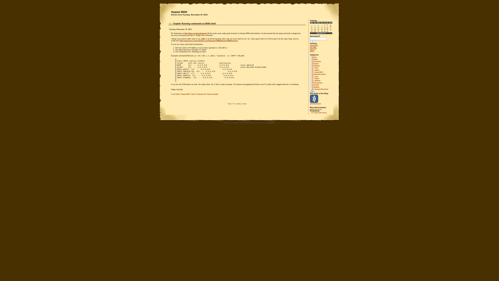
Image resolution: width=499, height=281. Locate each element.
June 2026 (313, 48)
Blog (315, 57)
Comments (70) (201, 94)
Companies (317, 61)
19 (315, 29)
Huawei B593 (179, 12)
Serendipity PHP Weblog (319, 112)
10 (330, 26)
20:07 (193, 94)
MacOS (317, 78)
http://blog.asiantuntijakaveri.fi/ (196, 33)
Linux (316, 76)
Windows (317, 80)
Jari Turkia (176, 94)
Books (316, 59)
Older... (312, 51)
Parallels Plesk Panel (321, 89)
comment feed (316, 103)
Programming (318, 82)
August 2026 (314, 45)
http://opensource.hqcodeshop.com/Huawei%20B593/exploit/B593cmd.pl (209, 41)
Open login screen (316, 109)
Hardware (317, 65)
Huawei (317, 70)
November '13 (321, 33)
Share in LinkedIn (212, 94)
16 (327, 28)
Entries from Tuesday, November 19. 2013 (189, 15)
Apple (316, 67)
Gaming (316, 63)
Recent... (313, 49)
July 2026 (313, 47)
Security (316, 84)
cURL (203, 39)
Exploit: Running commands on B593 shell (194, 24)
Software (316, 87)
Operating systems (320, 74)
